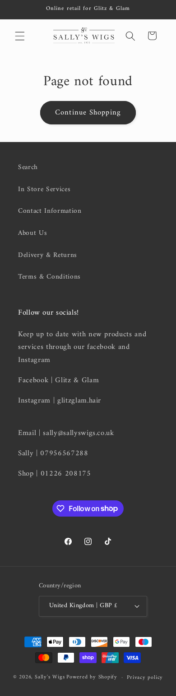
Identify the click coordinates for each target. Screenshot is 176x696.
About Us (32, 233)
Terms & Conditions (49, 277)
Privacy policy (145, 677)
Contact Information (50, 211)
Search (28, 167)
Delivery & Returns (47, 255)
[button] (20, 35)
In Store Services (44, 189)
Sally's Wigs (50, 677)
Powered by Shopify (91, 677)
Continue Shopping (88, 112)
